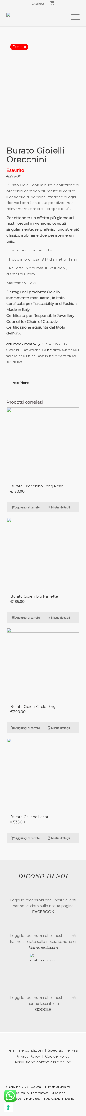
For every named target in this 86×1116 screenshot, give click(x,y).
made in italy (45, 356)
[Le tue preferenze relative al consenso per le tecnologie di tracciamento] (8, 1107)
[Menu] (73, 16)
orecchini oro (37, 350)
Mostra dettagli (60, 507)
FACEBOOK (43, 911)
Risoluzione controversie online (43, 1062)
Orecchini (61, 344)
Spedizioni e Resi (63, 1050)
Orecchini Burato (17, 350)
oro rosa (17, 362)
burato (57, 350)
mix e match (63, 356)
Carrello (53, 4)
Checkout (38, 3)
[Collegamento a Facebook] (68, 1110)
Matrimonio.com (43, 947)
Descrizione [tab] (20, 383)
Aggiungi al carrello (27, 507)
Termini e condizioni (25, 1050)
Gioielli (50, 344)
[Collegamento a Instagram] (76, 1110)
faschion (11, 356)
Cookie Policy (57, 1056)
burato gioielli (70, 350)
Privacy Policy (28, 1056)
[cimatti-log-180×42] (35, 16)
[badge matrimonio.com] (43, 967)
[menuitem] (38, 3)
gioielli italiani (27, 356)
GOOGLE (43, 1009)
